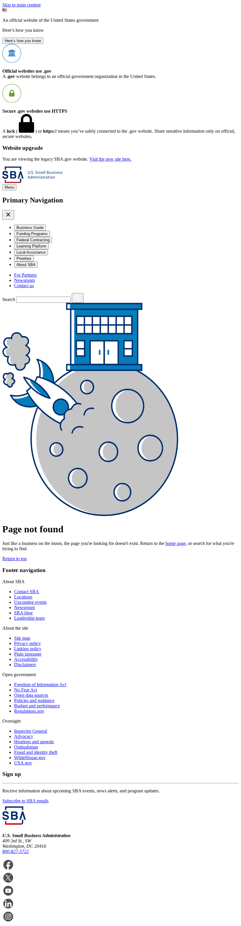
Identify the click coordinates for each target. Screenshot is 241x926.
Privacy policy (27, 643)
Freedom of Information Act (40, 684)
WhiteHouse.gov (30, 757)
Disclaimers (25, 664)
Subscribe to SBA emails (25, 800)
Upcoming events (30, 602)
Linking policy (27, 648)
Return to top (14, 558)
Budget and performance (37, 705)
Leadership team (29, 618)
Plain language (27, 653)
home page (175, 543)
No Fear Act (25, 689)
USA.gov (23, 762)
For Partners (25, 274)
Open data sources (31, 695)
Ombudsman (26, 746)
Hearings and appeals (34, 741)
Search (8, 299)
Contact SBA (26, 591)
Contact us (24, 285)
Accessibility (26, 659)
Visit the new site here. (110, 159)
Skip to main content (21, 4)
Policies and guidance (34, 700)
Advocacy (23, 736)
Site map (22, 638)
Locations (23, 596)
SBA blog (23, 612)
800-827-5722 (15, 851)
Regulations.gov (29, 711)
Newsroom (24, 280)
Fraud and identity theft (35, 752)
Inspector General (30, 731)
